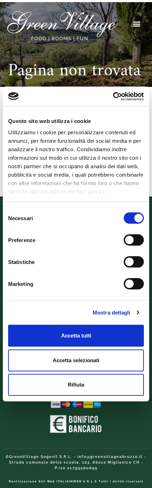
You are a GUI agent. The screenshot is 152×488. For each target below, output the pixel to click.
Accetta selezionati (76, 360)
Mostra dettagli (111, 313)
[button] (137, 23)
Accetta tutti (76, 336)
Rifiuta (76, 385)
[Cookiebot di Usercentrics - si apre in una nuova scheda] (113, 96)
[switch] (134, 240)
